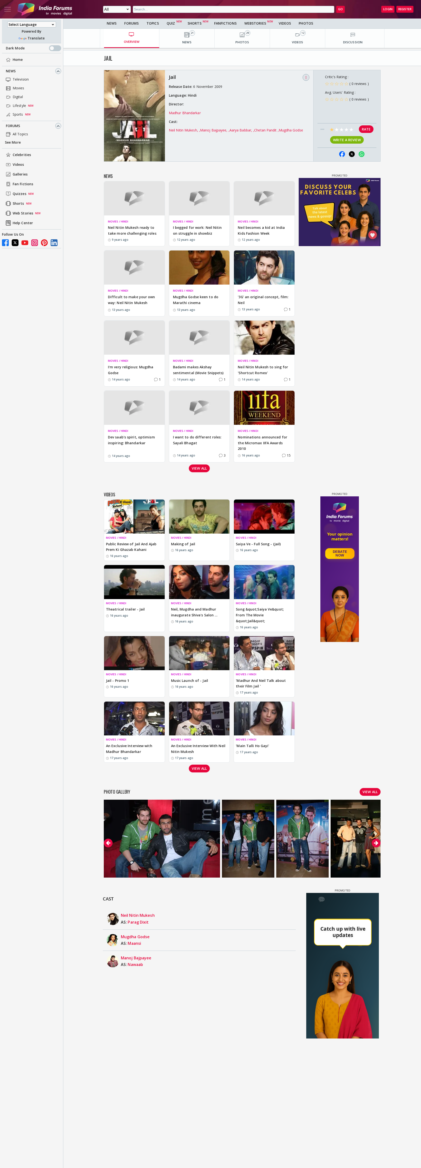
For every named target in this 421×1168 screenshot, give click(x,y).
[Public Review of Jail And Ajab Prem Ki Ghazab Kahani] (134, 517)
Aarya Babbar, (241, 130)
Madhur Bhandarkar (185, 113)
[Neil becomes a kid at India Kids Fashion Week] (264, 198)
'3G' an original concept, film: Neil (263, 300)
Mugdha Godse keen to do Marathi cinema (195, 300)
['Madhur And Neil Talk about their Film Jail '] (264, 653)
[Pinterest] (44, 242)
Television (21, 79)
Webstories (255, 23)
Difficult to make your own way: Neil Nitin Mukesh (131, 300)
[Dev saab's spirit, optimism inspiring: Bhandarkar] (134, 408)
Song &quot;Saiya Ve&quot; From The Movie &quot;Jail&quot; (260, 615)
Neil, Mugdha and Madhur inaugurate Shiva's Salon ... (194, 612)
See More (13, 142)
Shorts (18, 203)
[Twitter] (15, 242)
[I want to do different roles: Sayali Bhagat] (199, 408)
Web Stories (23, 213)
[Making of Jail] (199, 517)
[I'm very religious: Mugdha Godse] (134, 338)
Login (387, 9)
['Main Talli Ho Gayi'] (264, 719)
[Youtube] (24, 242)
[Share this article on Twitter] (351, 154)
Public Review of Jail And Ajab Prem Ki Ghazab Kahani (131, 547)
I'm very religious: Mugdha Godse (130, 370)
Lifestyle (19, 105)
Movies (18, 88)
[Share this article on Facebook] (342, 154)
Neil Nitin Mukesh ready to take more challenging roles (132, 230)
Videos (18, 164)
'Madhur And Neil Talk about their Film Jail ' (261, 683)
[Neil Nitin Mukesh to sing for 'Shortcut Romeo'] (264, 338)
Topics (152, 23)
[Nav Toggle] (7, 9)
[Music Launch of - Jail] (199, 653)
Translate (36, 38)
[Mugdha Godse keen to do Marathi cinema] (199, 267)
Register (404, 9)
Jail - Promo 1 (117, 680)
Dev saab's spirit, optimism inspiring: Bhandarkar (131, 440)
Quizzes (19, 194)
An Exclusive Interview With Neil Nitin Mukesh (198, 748)
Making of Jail (183, 544)
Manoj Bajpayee (136, 958)
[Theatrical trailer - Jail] (134, 582)
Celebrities (22, 155)
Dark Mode (15, 48)
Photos (306, 23)
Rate (366, 129)
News (11, 71)
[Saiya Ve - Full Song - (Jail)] (264, 517)
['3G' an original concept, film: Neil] (264, 267)
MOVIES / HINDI (118, 221)
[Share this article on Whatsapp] (361, 154)
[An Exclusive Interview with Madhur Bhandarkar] (134, 719)
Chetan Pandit (265, 130)
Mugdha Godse (291, 130)
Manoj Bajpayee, (214, 130)
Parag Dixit (138, 922)
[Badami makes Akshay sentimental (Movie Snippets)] (199, 338)
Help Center (23, 223)
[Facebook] (5, 242)
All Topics (20, 134)
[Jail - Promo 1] (134, 653)
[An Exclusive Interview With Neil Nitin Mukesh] (199, 719)
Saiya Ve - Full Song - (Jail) (258, 544)
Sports (18, 114)
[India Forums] (45, 9)
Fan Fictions (23, 184)
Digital (18, 97)
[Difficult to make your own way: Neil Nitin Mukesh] (134, 267)
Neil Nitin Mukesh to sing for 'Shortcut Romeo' (263, 370)
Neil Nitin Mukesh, (184, 130)
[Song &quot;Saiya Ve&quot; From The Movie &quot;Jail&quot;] (264, 582)
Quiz (171, 23)
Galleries (20, 174)
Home (18, 59)
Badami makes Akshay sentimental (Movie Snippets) (198, 370)
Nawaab (135, 964)
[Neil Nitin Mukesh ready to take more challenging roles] (134, 198)
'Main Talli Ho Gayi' (252, 745)
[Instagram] (34, 242)
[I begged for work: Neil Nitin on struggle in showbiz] (199, 198)
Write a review (347, 140)
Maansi (134, 943)
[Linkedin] (54, 242)
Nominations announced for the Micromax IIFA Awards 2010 (262, 443)
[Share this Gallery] (332, 154)
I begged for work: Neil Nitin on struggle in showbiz (197, 230)
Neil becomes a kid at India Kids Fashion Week (261, 230)
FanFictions (225, 23)
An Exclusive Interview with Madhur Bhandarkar (129, 748)
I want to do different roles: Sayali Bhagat (197, 440)
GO (340, 9)
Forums (13, 126)
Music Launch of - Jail (189, 680)
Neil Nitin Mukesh (138, 915)
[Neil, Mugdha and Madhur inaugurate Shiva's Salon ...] (199, 582)
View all (199, 468)
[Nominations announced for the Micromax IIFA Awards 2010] (264, 408)
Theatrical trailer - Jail (125, 609)
